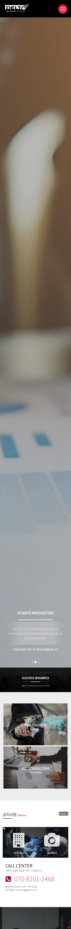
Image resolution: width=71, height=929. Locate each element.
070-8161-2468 (33, 878)
